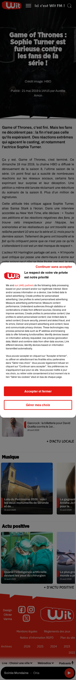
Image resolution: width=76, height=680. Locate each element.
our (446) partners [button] (24, 285)
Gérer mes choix (38, 405)
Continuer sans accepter (54, 266)
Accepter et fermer (38, 391)
